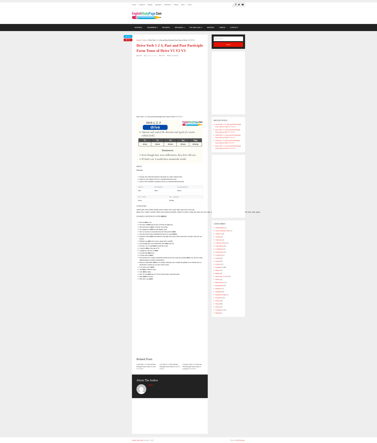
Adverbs (218, 237)
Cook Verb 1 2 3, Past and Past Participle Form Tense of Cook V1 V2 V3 (146, 367)
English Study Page (137, 440)
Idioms (217, 270)
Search (228, 44)
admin (140, 55)
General (134, 4)
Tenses (217, 301)
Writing (176, 4)
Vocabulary (167, 4)
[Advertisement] (169, 72)
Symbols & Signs (220, 295)
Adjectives (218, 234)
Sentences (218, 288)
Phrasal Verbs (219, 282)
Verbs (163, 55)
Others (217, 279)
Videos (183, 4)
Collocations (219, 246)
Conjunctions (219, 252)
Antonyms (218, 240)
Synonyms (218, 298)
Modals (217, 273)
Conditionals (219, 249)
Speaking (157, 4)
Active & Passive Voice (222, 231)
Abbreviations (219, 228)
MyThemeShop (240, 440)
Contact (190, 4)
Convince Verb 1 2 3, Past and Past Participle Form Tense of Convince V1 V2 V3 (192, 367)
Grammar (141, 4)
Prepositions (219, 285)
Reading (150, 4)
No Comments (173, 55)
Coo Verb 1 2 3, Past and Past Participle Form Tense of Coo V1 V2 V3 (170, 367)
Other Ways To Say (221, 276)
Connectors (218, 255)
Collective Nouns (220, 243)
